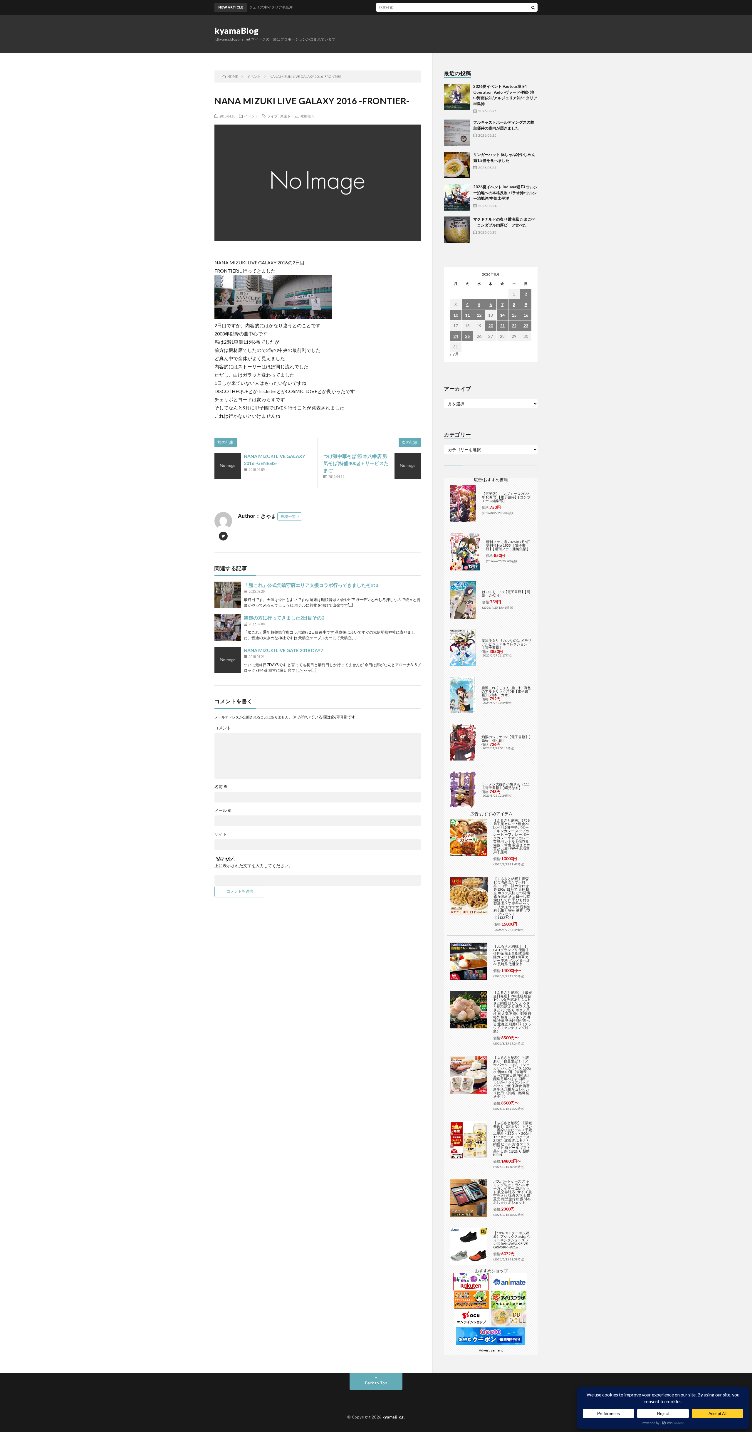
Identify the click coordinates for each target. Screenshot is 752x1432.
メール (223, 810)
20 (490, 325)
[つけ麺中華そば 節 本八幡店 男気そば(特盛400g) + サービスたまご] (408, 466)
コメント (222, 728)
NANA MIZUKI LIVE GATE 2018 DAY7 (283, 650)
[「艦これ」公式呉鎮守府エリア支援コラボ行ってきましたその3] (227, 595)
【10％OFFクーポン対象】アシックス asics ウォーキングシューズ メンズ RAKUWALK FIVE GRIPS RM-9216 (512, 1240)
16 (525, 315)
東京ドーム (289, 116)
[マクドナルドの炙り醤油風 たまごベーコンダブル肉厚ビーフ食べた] (457, 229)
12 (479, 315)
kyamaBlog (236, 30)
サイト (220, 834)
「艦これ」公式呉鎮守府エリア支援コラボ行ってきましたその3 (311, 585)
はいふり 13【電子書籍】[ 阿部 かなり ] (506, 593)
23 (525, 325)
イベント (251, 116)
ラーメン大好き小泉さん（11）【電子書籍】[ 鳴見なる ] (506, 786)
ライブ (272, 116)
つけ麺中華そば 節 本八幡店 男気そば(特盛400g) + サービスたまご (356, 463)
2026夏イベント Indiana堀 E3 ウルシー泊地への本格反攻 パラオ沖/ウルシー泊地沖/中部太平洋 (505, 192)
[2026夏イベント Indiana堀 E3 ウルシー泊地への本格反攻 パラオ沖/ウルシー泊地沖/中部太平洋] (457, 197)
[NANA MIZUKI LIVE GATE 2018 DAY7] (227, 660)
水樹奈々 (308, 116)
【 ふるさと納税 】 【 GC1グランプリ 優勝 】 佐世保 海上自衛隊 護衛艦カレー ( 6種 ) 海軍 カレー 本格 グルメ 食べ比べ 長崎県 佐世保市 (511, 955)
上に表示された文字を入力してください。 (253, 866)
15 (514, 315)
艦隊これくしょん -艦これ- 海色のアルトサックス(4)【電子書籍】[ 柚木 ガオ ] (506, 691)
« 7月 (454, 354)
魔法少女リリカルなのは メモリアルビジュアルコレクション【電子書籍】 (506, 644)
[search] (533, 7)
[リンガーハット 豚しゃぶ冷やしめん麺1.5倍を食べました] (457, 165)
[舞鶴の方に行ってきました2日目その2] (227, 627)
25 (467, 336)
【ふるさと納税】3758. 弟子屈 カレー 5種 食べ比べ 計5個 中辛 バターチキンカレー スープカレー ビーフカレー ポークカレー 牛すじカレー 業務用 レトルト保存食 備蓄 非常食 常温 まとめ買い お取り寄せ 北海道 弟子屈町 (512, 836)
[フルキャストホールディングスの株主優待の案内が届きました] (457, 133)
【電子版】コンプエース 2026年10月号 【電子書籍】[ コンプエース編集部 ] (506, 497)
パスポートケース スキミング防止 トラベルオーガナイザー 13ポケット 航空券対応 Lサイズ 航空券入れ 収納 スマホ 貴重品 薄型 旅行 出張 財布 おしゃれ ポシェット (512, 1192)
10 (455, 315)
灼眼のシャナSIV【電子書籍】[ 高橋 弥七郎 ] (505, 739)
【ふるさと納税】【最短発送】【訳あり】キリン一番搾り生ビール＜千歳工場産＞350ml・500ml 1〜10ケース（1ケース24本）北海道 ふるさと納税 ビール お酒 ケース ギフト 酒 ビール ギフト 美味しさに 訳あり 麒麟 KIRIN (512, 1139)
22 (514, 325)
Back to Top (376, 1382)
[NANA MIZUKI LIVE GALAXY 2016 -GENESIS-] (227, 466)
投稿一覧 (288, 516)
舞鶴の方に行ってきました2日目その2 (284, 617)
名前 (221, 787)
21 (502, 325)
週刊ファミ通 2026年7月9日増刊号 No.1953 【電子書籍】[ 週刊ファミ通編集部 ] (508, 545)
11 (467, 315)
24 (455, 336)
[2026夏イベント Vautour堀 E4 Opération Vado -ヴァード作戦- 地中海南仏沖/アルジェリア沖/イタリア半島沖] (457, 97)
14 (502, 315)
